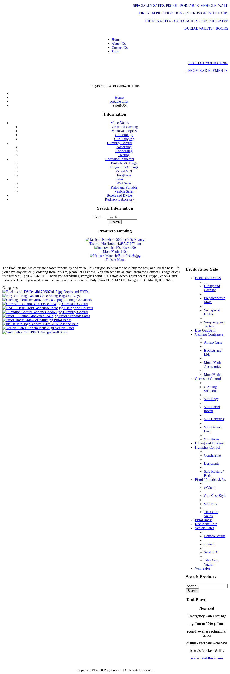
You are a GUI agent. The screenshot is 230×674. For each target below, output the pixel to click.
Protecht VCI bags (124, 163)
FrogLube (124, 175)
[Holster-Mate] (115, 256)
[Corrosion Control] (32, 304)
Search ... (99, 217)
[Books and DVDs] (33, 292)
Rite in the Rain (67, 324)
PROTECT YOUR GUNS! (208, 63)
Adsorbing (124, 147)
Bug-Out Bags (69, 296)
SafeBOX (211, 552)
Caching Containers (78, 300)
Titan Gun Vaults (211, 514)
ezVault (209, 488)
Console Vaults (214, 536)
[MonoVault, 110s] (115, 247)
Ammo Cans (213, 342)
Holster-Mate (115, 260)
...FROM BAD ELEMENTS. (207, 70)
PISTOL (172, 5)
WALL (223, 5)
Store (115, 52)
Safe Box (210, 504)
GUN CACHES (186, 21)
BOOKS (222, 28)
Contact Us (120, 48)
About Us (119, 44)
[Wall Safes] (27, 332)
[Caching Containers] (33, 300)
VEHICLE (208, 5)
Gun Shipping (124, 139)
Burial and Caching (124, 127)
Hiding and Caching (212, 288)
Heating (124, 155)
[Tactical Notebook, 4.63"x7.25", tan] (115, 239)
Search (115, 222)
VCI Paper (211, 439)
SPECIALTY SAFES (148, 5)
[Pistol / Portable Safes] (30, 316)
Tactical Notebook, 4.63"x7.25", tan (115, 243)
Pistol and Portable (124, 187)
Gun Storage (124, 135)
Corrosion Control (75, 304)
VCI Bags (211, 399)
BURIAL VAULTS (199, 28)
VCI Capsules (214, 419)
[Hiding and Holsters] (33, 308)
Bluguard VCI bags (124, 167)
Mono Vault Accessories (212, 364)
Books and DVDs (119, 195)
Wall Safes (124, 183)
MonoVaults (212, 375)
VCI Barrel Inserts (212, 409)
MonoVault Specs (124, 131)
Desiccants (211, 463)
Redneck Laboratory (119, 199)
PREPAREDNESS (214, 21)
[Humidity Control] (32, 312)
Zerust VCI (124, 171)
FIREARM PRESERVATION (161, 13)
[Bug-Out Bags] (30, 296)
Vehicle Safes (124, 191)
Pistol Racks (62, 320)
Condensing (124, 151)
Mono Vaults (120, 123)
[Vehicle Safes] (28, 328)
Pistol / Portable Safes (74, 316)
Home (116, 39)
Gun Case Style (215, 496)
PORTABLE (189, 5)
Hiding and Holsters (78, 308)
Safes (119, 179)
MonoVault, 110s (115, 252)
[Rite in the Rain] (29, 324)
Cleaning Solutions (210, 389)
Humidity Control (119, 143)
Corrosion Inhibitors (119, 159)
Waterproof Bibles (212, 312)
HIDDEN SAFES (158, 21)
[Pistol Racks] (28, 320)
